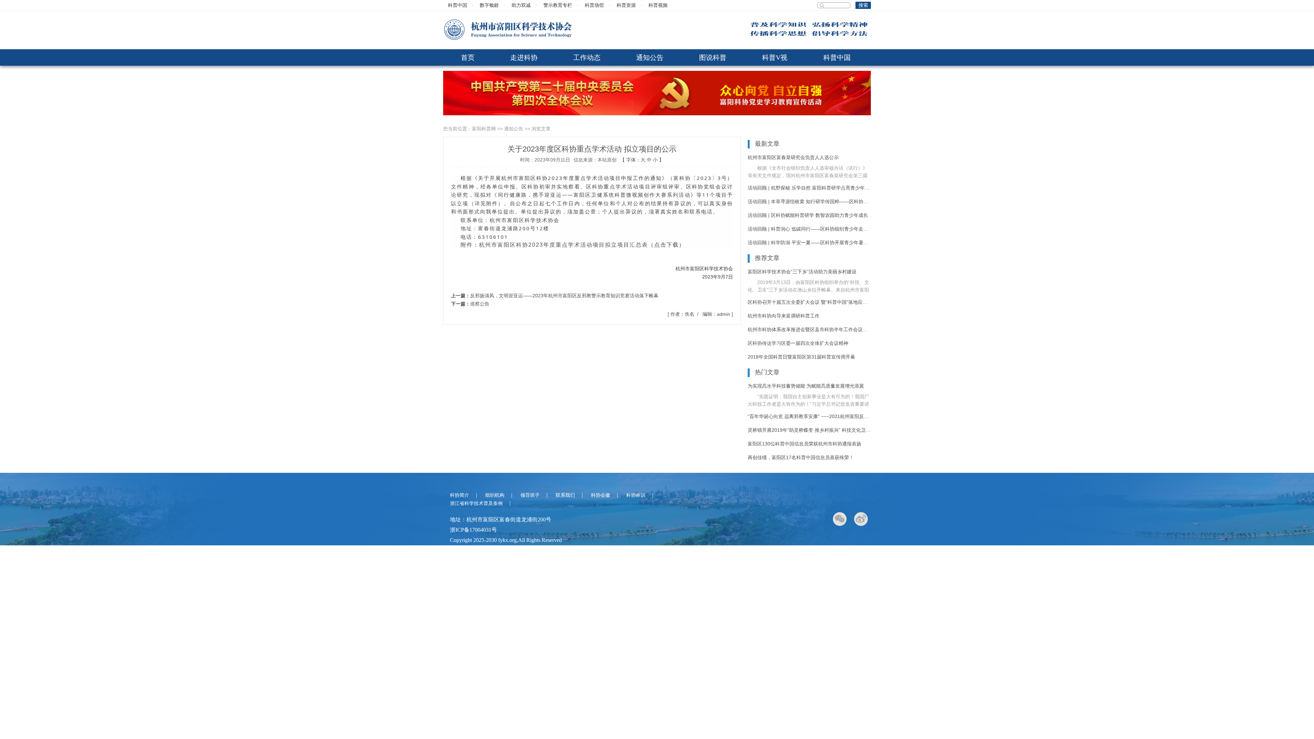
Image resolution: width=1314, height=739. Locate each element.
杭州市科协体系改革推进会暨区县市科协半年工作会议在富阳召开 (809, 329)
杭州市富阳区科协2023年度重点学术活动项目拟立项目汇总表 (563, 245)
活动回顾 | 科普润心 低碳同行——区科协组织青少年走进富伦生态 (809, 229)
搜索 (863, 5)
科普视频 (658, 5)
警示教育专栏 (557, 5)
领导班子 (530, 495)
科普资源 (626, 5)
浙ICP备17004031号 (473, 530)
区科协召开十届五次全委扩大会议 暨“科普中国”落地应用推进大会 (809, 302)
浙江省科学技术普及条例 (476, 503)
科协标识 (635, 495)
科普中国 (457, 5)
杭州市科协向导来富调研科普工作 (784, 316)
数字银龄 (489, 5)
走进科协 (524, 57)
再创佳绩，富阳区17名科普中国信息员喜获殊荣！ (801, 457)
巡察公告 (479, 304)
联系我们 (565, 495)
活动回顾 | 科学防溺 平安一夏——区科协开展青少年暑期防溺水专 (809, 242)
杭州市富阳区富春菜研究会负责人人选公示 (793, 157)
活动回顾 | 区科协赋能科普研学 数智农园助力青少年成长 (808, 215)
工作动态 (587, 57)
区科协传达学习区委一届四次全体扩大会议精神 (798, 343)
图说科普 (712, 57)
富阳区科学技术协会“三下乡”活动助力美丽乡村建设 (802, 271)
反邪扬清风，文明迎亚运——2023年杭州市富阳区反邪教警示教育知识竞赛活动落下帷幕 (564, 295)
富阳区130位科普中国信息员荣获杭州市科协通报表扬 (804, 443)
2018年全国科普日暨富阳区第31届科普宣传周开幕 (801, 357)
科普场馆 (594, 5)
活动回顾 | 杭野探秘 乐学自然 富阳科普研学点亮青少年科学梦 (809, 188)
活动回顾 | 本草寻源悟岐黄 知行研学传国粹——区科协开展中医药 (809, 201)
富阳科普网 (484, 128)
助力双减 (521, 5)
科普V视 (774, 57)
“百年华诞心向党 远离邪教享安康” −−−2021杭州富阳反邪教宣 (809, 416)
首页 (468, 57)
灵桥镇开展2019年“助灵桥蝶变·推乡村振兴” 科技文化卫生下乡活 (809, 430)
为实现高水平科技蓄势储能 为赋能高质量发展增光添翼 (806, 386)
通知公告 (650, 57)
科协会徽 (600, 495)
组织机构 (494, 495)
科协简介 (459, 495)
